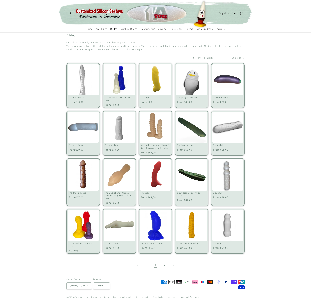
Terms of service (143, 297)
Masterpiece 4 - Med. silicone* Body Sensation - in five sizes (155, 146)
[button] (70, 13)
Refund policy (158, 297)
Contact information (190, 297)
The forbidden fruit (222, 97)
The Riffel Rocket (77, 97)
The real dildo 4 (76, 145)
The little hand (112, 243)
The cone (217, 243)
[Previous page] (138, 265)
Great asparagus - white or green (189, 194)
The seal (145, 193)
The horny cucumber (187, 145)
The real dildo (219, 145)
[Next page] (173, 265)
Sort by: (197, 57)
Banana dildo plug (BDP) (153, 243)
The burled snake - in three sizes (81, 244)
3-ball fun (217, 193)
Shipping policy (126, 297)
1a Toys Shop (78, 297)
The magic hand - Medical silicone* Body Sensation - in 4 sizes (119, 196)
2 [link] (155, 265)
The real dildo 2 (112, 145)
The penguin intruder (187, 97)
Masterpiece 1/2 (148, 97)
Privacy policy (110, 297)
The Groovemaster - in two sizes (117, 99)
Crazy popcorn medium (188, 243)
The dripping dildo (77, 193)
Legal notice (172, 297)
